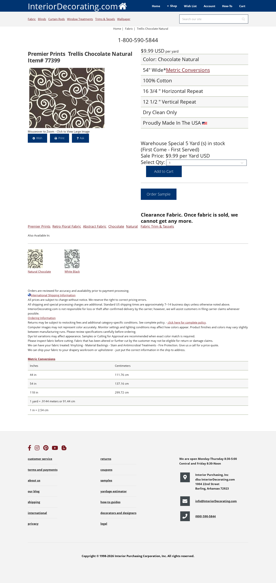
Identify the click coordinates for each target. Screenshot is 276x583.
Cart (242, 6)
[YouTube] (55, 449)
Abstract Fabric (94, 226)
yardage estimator (113, 491)
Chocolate (116, 226)
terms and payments (42, 470)
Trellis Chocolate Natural (152, 28)
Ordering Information (42, 318)
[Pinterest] (45, 449)
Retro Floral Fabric (66, 226)
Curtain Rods (56, 19)
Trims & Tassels (105, 19)
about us (34, 480)
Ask (82, 138)
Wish (39, 138)
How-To (227, 6)
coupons (106, 470)
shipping (34, 502)
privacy (33, 523)
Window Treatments (80, 19)
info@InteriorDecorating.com (216, 501)
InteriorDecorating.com (73, 6)
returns (105, 459)
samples (106, 480)
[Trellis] (66, 98)
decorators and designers (118, 513)
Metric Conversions (188, 70)
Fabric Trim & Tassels (157, 226)
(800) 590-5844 (205, 516)
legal (103, 523)
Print (61, 138)
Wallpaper (123, 19)
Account (209, 6)
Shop (173, 6)
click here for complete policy (186, 322)
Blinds (42, 19)
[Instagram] (37, 449)
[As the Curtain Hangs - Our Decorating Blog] (64, 449)
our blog (33, 491)
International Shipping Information (53, 295)
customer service (40, 459)
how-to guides (110, 502)
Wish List (190, 6)
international (37, 513)
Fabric (32, 19)
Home (156, 6)
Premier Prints (39, 226)
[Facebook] (29, 449)
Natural (132, 226)
